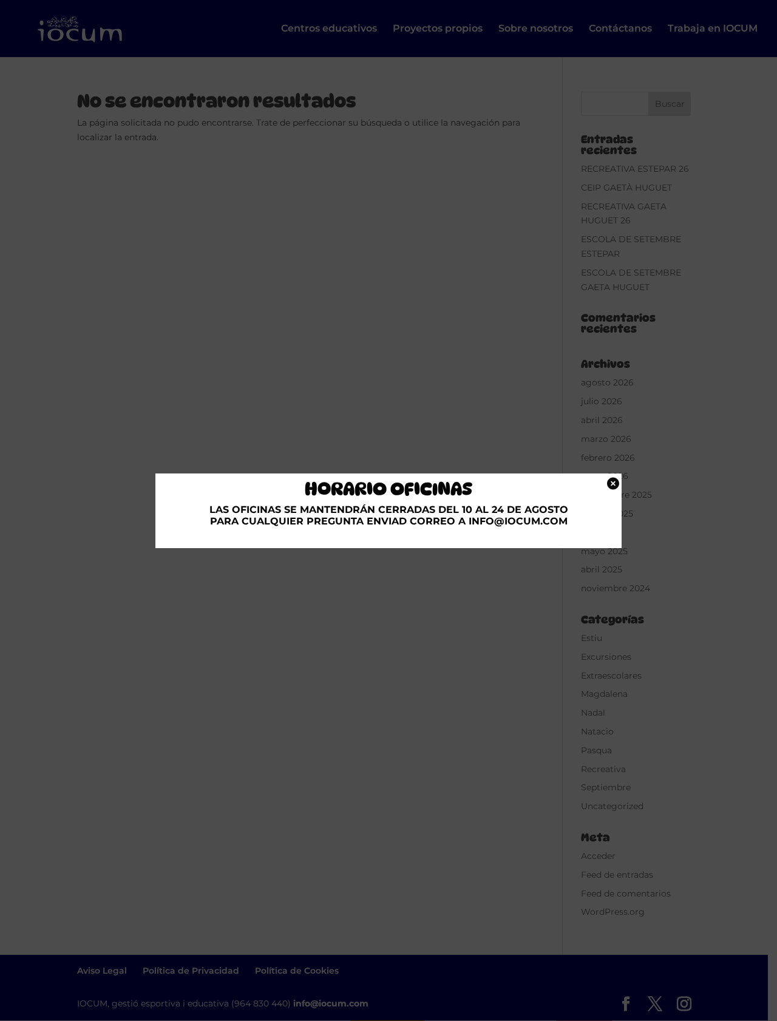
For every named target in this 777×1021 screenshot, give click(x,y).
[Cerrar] (611, 483)
